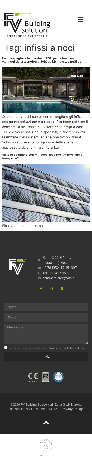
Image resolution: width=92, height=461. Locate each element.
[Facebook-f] (41, 288)
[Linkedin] (61, 288)
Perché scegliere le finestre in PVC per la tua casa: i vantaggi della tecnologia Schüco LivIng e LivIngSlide (41, 59)
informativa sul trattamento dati (67, 348)
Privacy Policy (72, 409)
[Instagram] (51, 288)
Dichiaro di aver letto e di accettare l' (46, 348)
